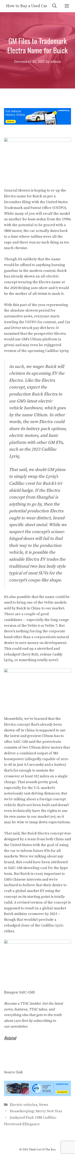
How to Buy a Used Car (26, 6)
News (43, 1104)
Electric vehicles (23, 1104)
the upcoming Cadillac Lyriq (44, 351)
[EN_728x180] (37, 123)
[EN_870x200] (37, 1095)
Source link (13, 1072)
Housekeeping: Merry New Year (36, 1111)
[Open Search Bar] (54, 6)
